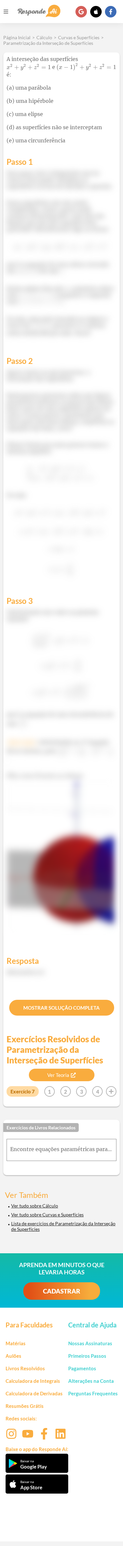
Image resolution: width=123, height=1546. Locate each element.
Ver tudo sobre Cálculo (34, 1205)
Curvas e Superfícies (78, 37)
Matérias (16, 1343)
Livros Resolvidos (25, 1368)
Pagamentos (82, 1368)
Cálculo (44, 37)
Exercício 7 (22, 1091)
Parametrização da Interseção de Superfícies (48, 43)
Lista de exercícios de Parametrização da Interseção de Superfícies (63, 1226)
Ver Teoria (58, 1075)
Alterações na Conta (91, 1381)
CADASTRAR (61, 1291)
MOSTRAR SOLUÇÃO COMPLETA (61, 1008)
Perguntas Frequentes (93, 1393)
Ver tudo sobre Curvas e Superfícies (47, 1214)
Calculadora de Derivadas (34, 1393)
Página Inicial (17, 37)
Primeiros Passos (87, 1356)
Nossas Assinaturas (90, 1343)
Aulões (13, 1356)
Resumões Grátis (25, 1406)
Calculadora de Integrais (33, 1381)
